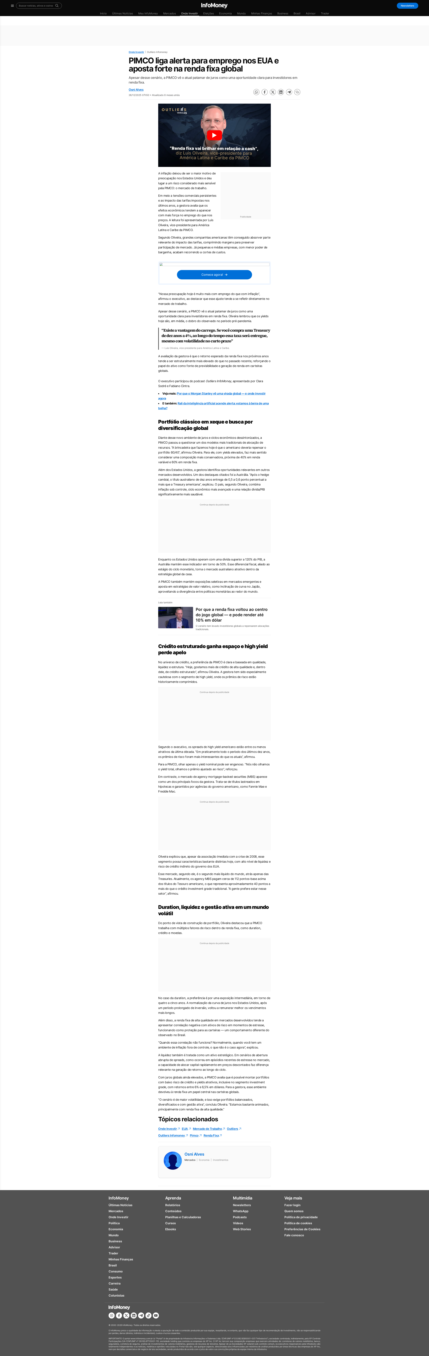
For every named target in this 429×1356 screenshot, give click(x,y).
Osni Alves (136, 89)
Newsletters (407, 5)
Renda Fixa (211, 1135)
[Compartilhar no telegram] (289, 92)
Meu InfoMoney (148, 13)
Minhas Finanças (261, 13)
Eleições (208, 13)
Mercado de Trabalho (207, 1129)
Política (114, 1223)
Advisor (311, 13)
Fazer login (292, 1205)
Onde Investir (189, 13)
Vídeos (238, 1223)
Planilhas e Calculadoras (183, 1217)
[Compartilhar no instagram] (112, 1315)
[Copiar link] (297, 92)
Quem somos (293, 1211)
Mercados (169, 13)
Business (282, 13)
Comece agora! (212, 274)
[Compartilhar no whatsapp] (256, 92)
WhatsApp (240, 1211)
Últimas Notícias (122, 13)
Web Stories (242, 1229)
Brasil (297, 13)
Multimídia (242, 1198)
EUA (185, 1129)
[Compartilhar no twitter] (273, 92)
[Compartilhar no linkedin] (281, 92)
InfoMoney (119, 1198)
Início (103, 13)
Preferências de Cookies (302, 1229)
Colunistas (116, 1295)
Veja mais (293, 1198)
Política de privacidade (301, 1217)
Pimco (194, 1135)
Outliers (232, 1129)
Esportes (115, 1277)
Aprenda (173, 1198)
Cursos (170, 1223)
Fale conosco (294, 1235)
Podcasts (240, 1217)
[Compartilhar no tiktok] (148, 1315)
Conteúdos (173, 1211)
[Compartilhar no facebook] (265, 92)
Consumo (116, 1271)
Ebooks (170, 1229)
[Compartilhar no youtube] (156, 1315)
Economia (225, 13)
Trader (325, 13)
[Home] (214, 5)
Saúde (113, 1289)
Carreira (114, 1283)
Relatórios (172, 1205)
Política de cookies (298, 1223)
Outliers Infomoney (171, 1135)
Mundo (241, 13)
